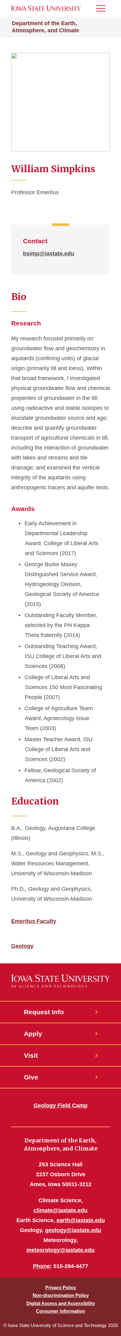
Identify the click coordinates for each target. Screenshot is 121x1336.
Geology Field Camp (60, 1105)
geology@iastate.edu (73, 1230)
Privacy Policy (60, 1287)
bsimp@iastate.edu (48, 253)
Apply (33, 1033)
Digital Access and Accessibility (60, 1303)
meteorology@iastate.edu (60, 1250)
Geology (22, 946)
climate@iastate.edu (60, 1210)
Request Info (44, 1011)
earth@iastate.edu (80, 1220)
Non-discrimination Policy (61, 1295)
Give (31, 1077)
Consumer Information (60, 1311)
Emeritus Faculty (33, 921)
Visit (31, 1055)
